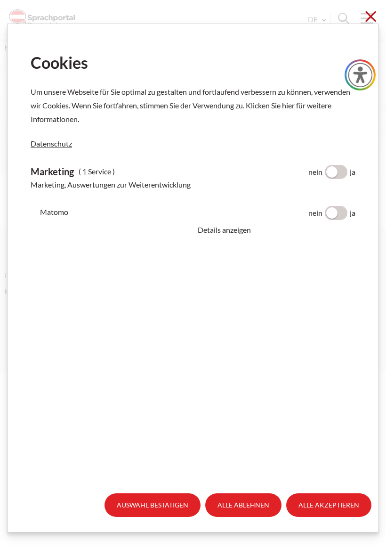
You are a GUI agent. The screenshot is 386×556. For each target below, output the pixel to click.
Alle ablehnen (243, 505)
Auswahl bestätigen (152, 505)
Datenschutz (51, 143)
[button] (276, 230)
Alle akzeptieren (328, 505)
